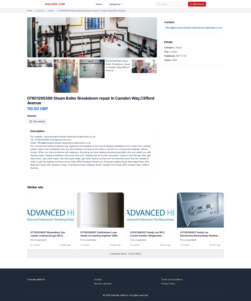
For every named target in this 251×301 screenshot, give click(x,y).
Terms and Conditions (172, 279)
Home (99, 4)
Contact (98, 279)
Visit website (39, 121)
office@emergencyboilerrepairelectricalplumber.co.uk (193, 27)
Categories (114, 4)
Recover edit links (103, 283)
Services (40, 11)
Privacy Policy (168, 283)
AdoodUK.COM (55, 4)
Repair (51, 11)
